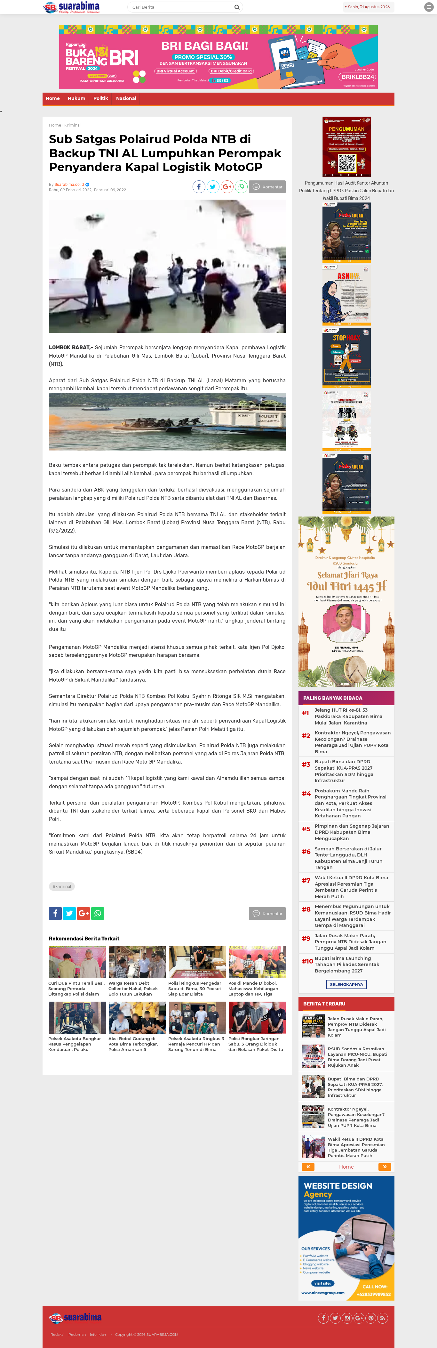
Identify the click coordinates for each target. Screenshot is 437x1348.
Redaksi (57, 1334)
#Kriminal (62, 886)
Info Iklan (98, 1334)
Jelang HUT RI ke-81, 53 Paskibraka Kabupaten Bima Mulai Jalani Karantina (349, 716)
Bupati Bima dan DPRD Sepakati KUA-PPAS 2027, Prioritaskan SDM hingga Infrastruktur (344, 771)
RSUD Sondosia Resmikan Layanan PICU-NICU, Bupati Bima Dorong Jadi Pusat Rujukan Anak (357, 1057)
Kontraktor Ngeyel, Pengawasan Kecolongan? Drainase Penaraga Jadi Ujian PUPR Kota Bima (353, 742)
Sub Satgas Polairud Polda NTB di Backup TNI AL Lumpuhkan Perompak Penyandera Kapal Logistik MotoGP (165, 153)
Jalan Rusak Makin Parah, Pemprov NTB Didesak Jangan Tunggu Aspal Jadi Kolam (350, 942)
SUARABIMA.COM (163, 1334)
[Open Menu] (429, 7)
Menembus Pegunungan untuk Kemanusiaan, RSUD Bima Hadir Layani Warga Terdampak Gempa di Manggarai (353, 916)
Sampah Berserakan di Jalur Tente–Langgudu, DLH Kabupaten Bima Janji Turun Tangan (349, 858)
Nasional (126, 98)
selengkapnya (346, 984)
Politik (100, 98)
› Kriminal (71, 125)
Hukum (76, 98)
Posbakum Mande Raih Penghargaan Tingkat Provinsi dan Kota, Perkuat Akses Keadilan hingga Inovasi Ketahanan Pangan (350, 803)
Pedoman (77, 1334)
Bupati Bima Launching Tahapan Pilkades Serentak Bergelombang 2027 (347, 964)
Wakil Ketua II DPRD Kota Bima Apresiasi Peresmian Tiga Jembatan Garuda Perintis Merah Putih (351, 887)
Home (53, 98)
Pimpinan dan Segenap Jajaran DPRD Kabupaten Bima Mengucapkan (352, 832)
